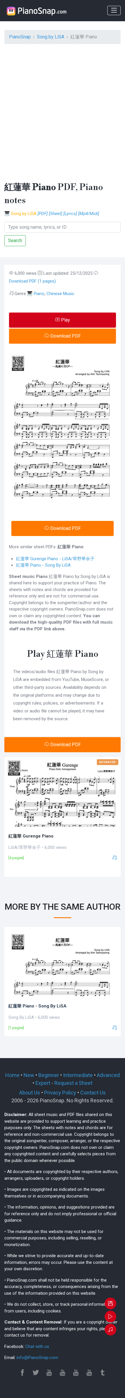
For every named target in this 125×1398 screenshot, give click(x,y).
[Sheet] (55, 213)
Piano (39, 293)
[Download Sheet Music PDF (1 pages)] (110, 1304)
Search (15, 240)
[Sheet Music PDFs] (36, 10)
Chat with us (37, 1346)
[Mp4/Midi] (88, 213)
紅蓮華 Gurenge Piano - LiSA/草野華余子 (55, 558)
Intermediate (78, 1075)
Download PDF (65, 336)
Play (65, 320)
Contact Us (93, 1093)
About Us (29, 1093)
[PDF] (43, 213)
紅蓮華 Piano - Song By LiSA (43, 565)
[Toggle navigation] (114, 10)
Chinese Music (60, 293)
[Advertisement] (62, 111)
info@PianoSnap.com (37, 1357)
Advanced (108, 1075)
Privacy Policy (60, 1093)
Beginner (48, 1075)
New (29, 1075)
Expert (42, 1083)
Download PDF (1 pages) (32, 281)
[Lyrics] (70, 213)
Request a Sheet (73, 1083)
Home (12, 1075)
